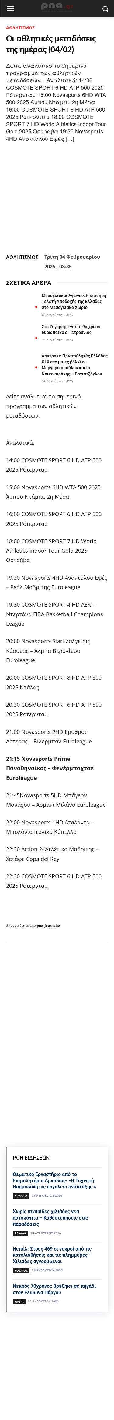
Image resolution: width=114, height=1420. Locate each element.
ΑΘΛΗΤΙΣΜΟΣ (20, 27)
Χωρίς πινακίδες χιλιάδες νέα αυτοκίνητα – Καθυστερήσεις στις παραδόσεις (50, 1218)
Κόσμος (21, 1270)
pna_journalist (48, 925)
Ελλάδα (20, 1233)
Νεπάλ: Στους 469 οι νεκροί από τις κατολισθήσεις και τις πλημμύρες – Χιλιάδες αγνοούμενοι (52, 1255)
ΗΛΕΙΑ (19, 1301)
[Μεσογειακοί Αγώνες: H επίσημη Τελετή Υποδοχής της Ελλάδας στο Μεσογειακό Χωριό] (21, 303)
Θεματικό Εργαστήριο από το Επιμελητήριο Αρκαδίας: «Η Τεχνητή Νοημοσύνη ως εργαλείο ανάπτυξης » (54, 1180)
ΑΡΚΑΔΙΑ (21, 1196)
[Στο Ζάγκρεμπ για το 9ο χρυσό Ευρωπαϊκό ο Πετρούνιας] (21, 334)
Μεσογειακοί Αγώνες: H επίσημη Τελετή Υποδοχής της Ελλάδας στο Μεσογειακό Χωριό (74, 301)
